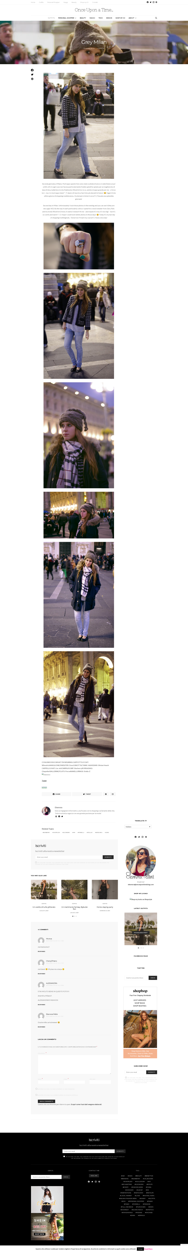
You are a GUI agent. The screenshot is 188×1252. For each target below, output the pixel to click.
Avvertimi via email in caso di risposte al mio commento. (56, 1089)
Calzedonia (148, 1178)
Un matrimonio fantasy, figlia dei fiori (74, 908)
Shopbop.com (140, 991)
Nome (40, 1079)
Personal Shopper (53, 2)
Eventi (126, 1187)
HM (74, 832)
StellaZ (89, 832)
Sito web (92, 1079)
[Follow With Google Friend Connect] (43, 787)
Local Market (126, 1195)
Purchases (141, 1207)
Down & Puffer (143, 1053)
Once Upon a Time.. (94, 10)
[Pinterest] (156, 2)
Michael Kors (149, 1195)
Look (138, 1195)
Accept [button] (140, 1249)
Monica (49, 939)
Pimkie (150, 1201)
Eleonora (58, 808)
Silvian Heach (138, 1210)
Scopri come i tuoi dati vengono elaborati (86, 1104)
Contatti (95, 2)
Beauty (74, 2)
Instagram (139, 1193)
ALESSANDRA (51, 983)
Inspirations (126, 1193)
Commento (41, 1053)
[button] (73, 916)
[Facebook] (148, 2)
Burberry (46, 832)
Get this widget (144, 1056)
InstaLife (150, 1193)
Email (66, 1079)
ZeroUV (142, 1215)
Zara (107, 832)
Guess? (140, 1190)
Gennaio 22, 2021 (105, 910)
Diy (150, 1181)
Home (33, 2)
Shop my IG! (84, 2)
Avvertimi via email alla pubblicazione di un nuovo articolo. (57, 1095)
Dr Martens (127, 1184)
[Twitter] (150, 2)
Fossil (149, 1187)
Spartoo (150, 1210)
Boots (151, 1053)
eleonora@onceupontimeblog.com (141, 884)
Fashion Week (137, 1187)
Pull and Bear (127, 1207)
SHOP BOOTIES (139, 1006)
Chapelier (56, 832)
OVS (123, 1201)
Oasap (142, 1198)
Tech (100, 18)
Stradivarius (128, 1212)
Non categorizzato (97, 36)
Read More (148, 1249)
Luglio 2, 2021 (74, 912)
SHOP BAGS (140, 1003)
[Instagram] (153, 2)
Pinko (127, 1204)
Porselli (81, 832)
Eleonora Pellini (52, 1014)
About (131, 18)
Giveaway (130, 1190)
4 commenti (100, 48)
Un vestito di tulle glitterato (44, 907)
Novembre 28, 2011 (89, 48)
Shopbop (125, 1210)
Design (109, 18)
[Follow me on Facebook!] (46, 787)
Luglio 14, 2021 (43, 910)
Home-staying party (105, 907)
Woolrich (99, 832)
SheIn (151, 1207)
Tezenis (139, 1212)
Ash (123, 1176)
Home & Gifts (140, 1051)
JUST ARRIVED (139, 1000)
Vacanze (149, 1212)
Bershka (125, 1178)
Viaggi (65, 2)
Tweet (44, 781)
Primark (147, 1204)
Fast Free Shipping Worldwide (140, 995)
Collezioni (140, 1181)
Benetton (149, 1176)
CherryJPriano (51, 961)
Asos (130, 1176)
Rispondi (41, 951)
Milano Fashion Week (128, 1198)
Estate (150, 1184)
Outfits (41, 2)
